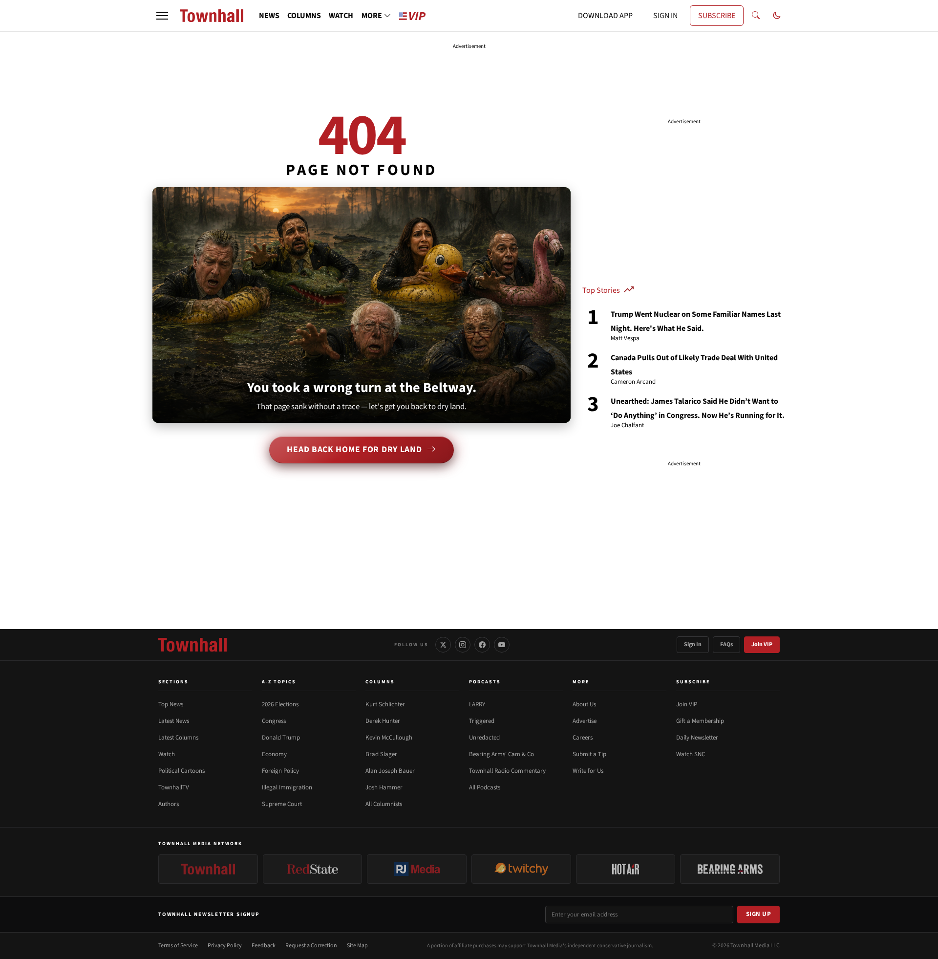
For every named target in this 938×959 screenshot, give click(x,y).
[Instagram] (462, 645)
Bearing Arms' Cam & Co (501, 754)
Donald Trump (281, 737)
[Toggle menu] (162, 15)
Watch (166, 754)
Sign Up (758, 914)
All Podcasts (484, 787)
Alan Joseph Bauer (390, 770)
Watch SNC (690, 754)
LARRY (477, 704)
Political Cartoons (181, 770)
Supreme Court (282, 804)
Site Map (357, 945)
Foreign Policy (280, 770)
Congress (274, 721)
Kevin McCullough (388, 737)
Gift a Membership (700, 721)
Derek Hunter (382, 721)
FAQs (726, 644)
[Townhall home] (192, 645)
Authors (168, 804)
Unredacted (484, 737)
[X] (443, 645)
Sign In (693, 644)
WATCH (341, 15)
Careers (583, 737)
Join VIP (761, 644)
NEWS (269, 15)
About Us (584, 704)
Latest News (173, 721)
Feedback (264, 945)
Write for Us (588, 770)
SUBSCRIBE (716, 15)
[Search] (755, 15)
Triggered (481, 721)
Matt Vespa (625, 339)
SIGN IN (665, 15)
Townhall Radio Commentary (507, 770)
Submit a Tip (589, 754)
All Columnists (383, 804)
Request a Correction (311, 945)
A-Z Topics (279, 681)
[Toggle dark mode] (777, 15)
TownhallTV (173, 787)
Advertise (585, 721)
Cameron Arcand (633, 382)
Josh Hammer (384, 787)
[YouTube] (502, 645)
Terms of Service (178, 945)
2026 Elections (280, 704)
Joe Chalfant (627, 426)
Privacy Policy (225, 945)
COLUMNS (304, 15)
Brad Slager (381, 754)
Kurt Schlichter (385, 704)
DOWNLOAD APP (605, 15)
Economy (274, 754)
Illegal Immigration (287, 787)
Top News (170, 704)
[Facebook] (482, 645)
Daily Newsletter (697, 737)
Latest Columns (178, 737)
